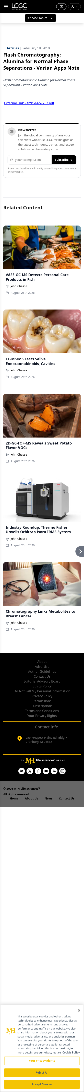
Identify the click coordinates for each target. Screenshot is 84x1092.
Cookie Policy (71, 1052)
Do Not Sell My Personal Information (42, 691)
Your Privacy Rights (42, 715)
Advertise (42, 666)
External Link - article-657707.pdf (29, 103)
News (48, 798)
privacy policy (15, 171)
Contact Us (42, 676)
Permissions (42, 701)
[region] (42, 1048)
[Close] (79, 1010)
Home (14, 798)
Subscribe (62, 160)
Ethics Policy (42, 686)
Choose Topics (37, 18)
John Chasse (18, 286)
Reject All (41, 1072)
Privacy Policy (42, 696)
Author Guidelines (42, 671)
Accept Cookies (42, 1084)
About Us (31, 798)
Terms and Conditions (42, 711)
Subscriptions (42, 706)
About (42, 661)
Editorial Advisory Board (42, 681)
